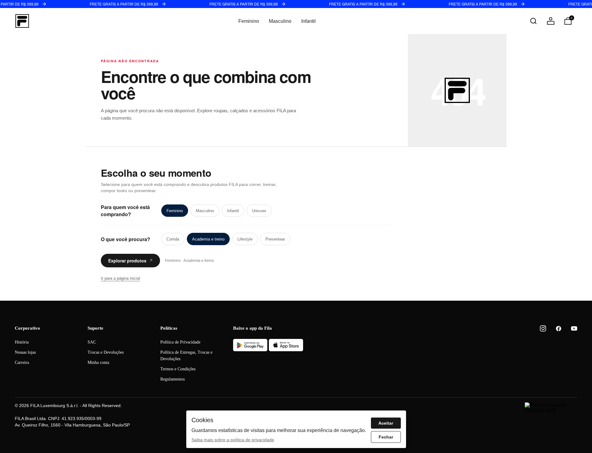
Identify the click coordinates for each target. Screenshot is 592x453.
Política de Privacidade (180, 342)
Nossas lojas (25, 352)
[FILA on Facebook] (558, 328)
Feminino (248, 21)
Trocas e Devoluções (106, 352)
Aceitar (385, 423)
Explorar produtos (127, 260)
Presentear (275, 239)
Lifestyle (245, 239)
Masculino (280, 21)
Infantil (308, 21)
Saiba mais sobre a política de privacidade (232, 439)
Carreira (22, 362)
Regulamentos (172, 379)
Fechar (386, 436)
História (22, 342)
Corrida (172, 239)
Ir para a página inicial (120, 278)
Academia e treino (208, 239)
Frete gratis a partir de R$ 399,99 (124, 3)
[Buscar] (533, 21)
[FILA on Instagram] (543, 328)
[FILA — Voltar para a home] (22, 21)
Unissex (259, 210)
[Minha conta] (550, 21)
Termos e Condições (177, 369)
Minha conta (98, 362)
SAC (92, 342)
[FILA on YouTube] (574, 328)
